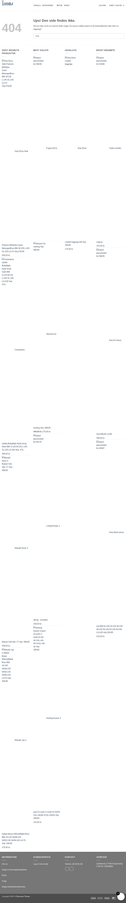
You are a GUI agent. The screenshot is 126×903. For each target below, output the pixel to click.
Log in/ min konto (40, 864)
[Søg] (31, 5)
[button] (102, 5)
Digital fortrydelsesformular (13, 887)
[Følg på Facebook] (67, 869)
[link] (109, 864)
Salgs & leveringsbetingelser (14, 870)
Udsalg (37, 5)
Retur (59, 5)
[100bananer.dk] (14, 5)
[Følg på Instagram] (72, 869)
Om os (5, 864)
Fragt (67, 5)
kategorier (47, 5)
